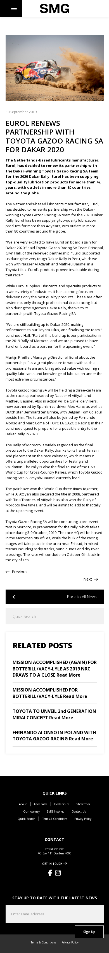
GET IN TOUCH (52, 864)
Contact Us (79, 811)
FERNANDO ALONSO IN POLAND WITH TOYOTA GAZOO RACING (54, 735)
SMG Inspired (56, 811)
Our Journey (31, 811)
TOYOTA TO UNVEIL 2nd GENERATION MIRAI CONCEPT (54, 714)
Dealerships (61, 804)
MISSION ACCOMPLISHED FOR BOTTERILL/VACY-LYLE (50, 693)
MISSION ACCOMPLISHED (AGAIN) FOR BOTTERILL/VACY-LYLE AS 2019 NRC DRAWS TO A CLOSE (55, 668)
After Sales (40, 804)
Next (88, 579)
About (23, 804)
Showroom (83, 804)
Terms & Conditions (54, 819)
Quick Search (26, 819)
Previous (19, 571)
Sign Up (89, 931)
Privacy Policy (82, 819)
